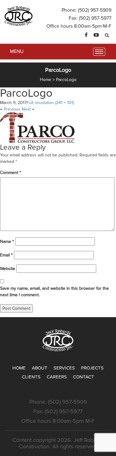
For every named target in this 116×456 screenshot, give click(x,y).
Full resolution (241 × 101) (50, 102)
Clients (31, 377)
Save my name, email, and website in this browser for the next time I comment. (54, 291)
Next (28, 109)
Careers (57, 377)
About (39, 368)
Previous (10, 109)
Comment (10, 172)
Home (19, 368)
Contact (83, 377)
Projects (92, 368)
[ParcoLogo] (37, 127)
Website (7, 268)
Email (6, 255)
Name (7, 241)
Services (64, 368)
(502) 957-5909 (94, 10)
